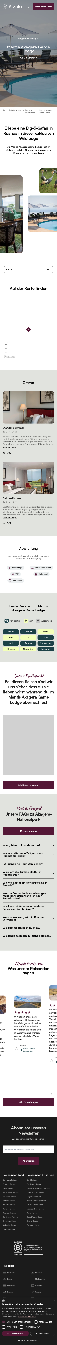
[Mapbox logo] (9, 356)
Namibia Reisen (9, 1201)
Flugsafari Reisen (34, 1197)
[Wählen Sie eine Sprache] (28, 6)
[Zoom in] (6, 344)
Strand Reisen (32, 1221)
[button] (28, 407)
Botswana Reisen (10, 1180)
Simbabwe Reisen (10, 1221)
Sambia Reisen (9, 1209)
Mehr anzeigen (10, 447)
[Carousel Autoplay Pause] (51, 1093)
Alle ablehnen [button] (42, 1333)
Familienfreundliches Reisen (38, 1188)
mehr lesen (38, 153)
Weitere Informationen (27, 1316)
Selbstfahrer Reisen (35, 1217)
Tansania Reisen (9, 1229)
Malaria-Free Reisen (35, 1205)
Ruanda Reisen (9, 1205)
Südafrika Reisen (9, 1225)
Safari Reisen (32, 1213)
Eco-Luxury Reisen (34, 1184)
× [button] (54, 1301)
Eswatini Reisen (9, 1184)
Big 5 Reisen (32, 1180)
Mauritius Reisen (9, 1197)
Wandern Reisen (33, 1225)
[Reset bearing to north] (6, 352)
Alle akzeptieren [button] (15, 1333)
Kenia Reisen (8, 1188)
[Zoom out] (6, 348)
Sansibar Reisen (9, 1213)
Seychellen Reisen (10, 1217)
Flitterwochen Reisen (35, 1192)
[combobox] (3, 1300)
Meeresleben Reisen (35, 1209)
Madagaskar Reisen (11, 1192)
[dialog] (28, 1321)
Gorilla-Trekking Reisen (36, 1201)
